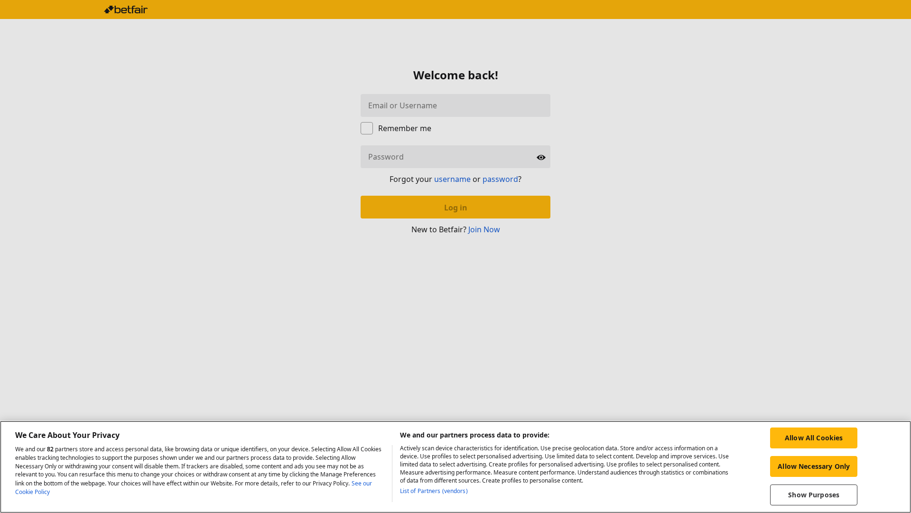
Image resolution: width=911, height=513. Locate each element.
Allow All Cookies (814, 437)
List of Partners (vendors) (434, 491)
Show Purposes (813, 494)
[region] (455, 467)
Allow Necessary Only (814, 466)
